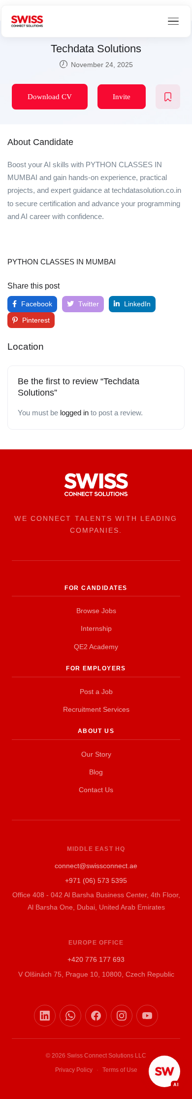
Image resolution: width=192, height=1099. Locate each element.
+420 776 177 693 (96, 959)
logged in (74, 412)
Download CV (50, 97)
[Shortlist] (168, 96)
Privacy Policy (74, 1069)
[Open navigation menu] (173, 21)
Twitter (87, 304)
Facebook (35, 304)
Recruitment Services (96, 709)
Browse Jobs (96, 611)
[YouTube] (147, 1015)
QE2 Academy (96, 647)
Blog (96, 772)
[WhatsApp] (70, 1015)
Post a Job (96, 692)
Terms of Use (119, 1069)
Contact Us (96, 790)
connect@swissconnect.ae (96, 866)
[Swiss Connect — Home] (27, 21)
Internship (96, 628)
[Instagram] (121, 1015)
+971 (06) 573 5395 (96, 880)
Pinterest (35, 320)
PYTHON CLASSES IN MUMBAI (61, 261)
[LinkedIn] (45, 1015)
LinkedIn (136, 304)
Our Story (96, 754)
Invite (121, 97)
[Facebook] (96, 1015)
